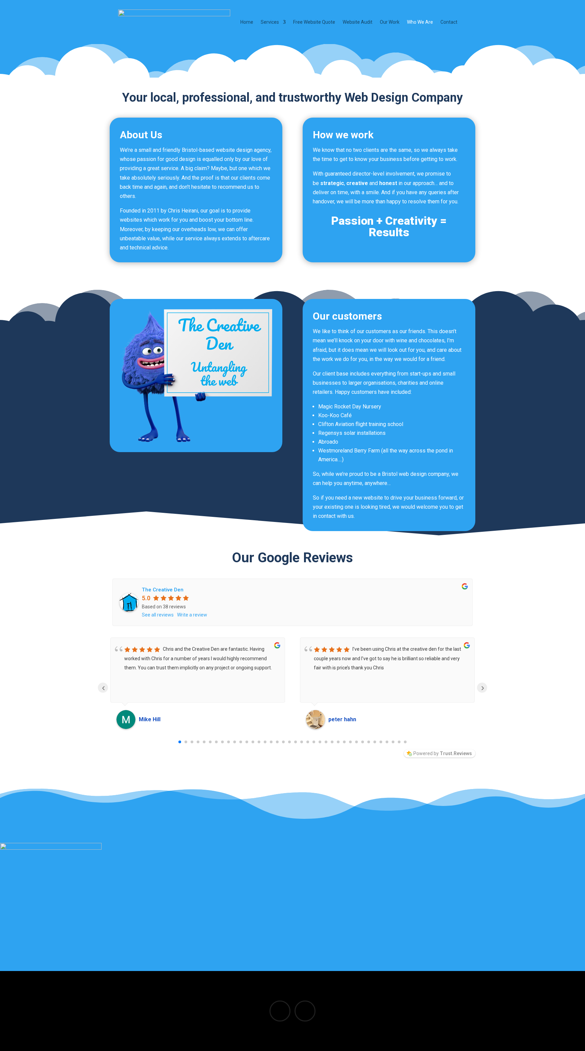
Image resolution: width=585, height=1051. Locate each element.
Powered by (442, 753)
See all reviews (158, 615)
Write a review (192, 615)
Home (246, 22)
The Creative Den (162, 590)
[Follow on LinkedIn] (305, 1011)
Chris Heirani (183, 210)
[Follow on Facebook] (279, 1011)
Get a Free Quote (287, 911)
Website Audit (357, 22)
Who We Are (420, 22)
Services (270, 22)
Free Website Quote (314, 22)
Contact (448, 22)
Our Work (389, 22)
